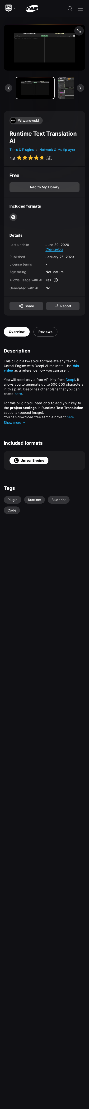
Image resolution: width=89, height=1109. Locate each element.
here (18, 394)
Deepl (70, 380)
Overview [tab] (17, 332)
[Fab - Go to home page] (32, 8)
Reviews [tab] (45, 332)
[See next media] (80, 88)
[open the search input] (70, 8)
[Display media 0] (35, 88)
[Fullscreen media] (79, 31)
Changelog (54, 249)
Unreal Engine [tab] (32, 460)
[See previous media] (8, 88)
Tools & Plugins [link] (21, 150)
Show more (12, 422)
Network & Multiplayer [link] (57, 150)
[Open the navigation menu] (80, 8)
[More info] (56, 280)
